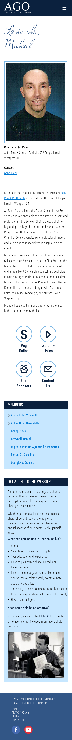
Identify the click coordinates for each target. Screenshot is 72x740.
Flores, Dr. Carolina (22, 455)
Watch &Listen (48, 348)
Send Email (10, 173)
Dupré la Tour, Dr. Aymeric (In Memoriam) (36, 447)
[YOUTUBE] (28, 730)
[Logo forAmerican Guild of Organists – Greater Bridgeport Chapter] (16, 8)
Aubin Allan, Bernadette (25, 423)
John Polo (46, 616)
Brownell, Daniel (21, 439)
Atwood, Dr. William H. (24, 415)
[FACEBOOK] (16, 730)
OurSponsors (24, 384)
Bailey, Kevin (19, 431)
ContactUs (48, 384)
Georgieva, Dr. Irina (22, 463)
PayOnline (24, 348)
